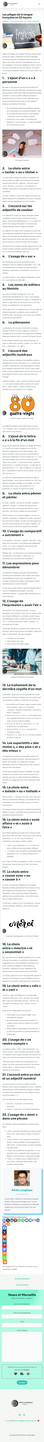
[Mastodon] (4, 1249)
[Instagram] (23, 1220)
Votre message (22, 1330)
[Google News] (38, 1220)
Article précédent (22, 1279)
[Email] (27, 1220)
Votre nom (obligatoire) (22, 1304)
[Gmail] (34, 1220)
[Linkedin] (12, 1220)
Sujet (22, 1321)
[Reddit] (4, 1236)
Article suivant (22, 1285)
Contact (10, 1421)
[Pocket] (4, 1224)
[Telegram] (30, 1220)
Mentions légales (18, 1421)
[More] (8, 1224)
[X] (8, 1220)
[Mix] (4, 1253)
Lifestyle (5, 21)
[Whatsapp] (19, 1220)
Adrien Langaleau (22, 1190)
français (31, 1087)
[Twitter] (24, 1415)
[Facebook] (4, 1220)
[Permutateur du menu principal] (39, 4)
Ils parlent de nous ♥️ (31, 1421)
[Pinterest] (15, 1220)
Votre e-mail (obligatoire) (22, 1313)
